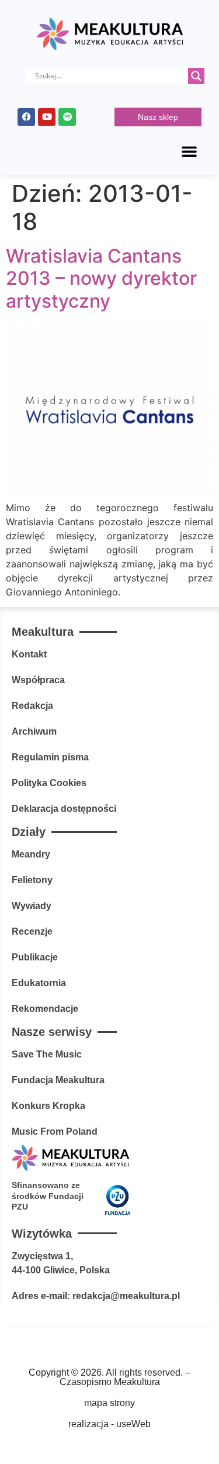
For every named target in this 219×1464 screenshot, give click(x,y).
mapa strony (109, 1403)
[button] (189, 151)
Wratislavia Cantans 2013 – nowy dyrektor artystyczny (101, 278)
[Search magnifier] (196, 76)
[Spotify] (67, 117)
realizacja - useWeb (109, 1424)
